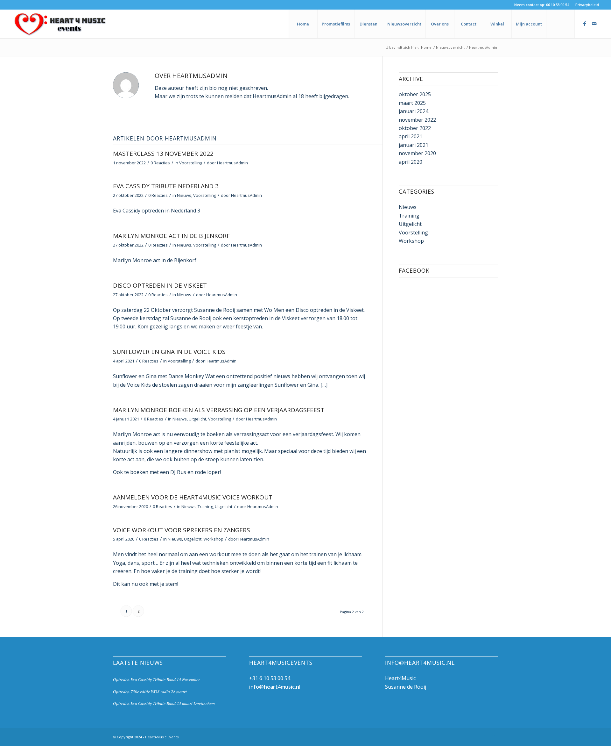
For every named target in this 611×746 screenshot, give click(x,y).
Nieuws (184, 195)
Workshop (213, 539)
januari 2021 (413, 144)
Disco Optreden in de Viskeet (160, 285)
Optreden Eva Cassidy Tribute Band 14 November (156, 679)
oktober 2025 (415, 94)
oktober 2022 (415, 128)
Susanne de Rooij (405, 686)
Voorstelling (190, 163)
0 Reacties (160, 163)
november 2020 (417, 153)
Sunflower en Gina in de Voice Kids (169, 352)
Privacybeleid (587, 4)
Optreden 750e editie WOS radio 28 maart (150, 691)
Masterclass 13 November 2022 (163, 153)
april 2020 (410, 161)
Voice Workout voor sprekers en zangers (181, 530)
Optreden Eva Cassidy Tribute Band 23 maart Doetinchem (164, 703)
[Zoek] (560, 24)
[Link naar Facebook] (584, 23)
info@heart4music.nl (274, 686)
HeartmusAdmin (232, 163)
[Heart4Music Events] (60, 24)
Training (205, 506)
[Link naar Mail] (594, 23)
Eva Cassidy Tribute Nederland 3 (166, 186)
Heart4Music (400, 678)
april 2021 (410, 136)
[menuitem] (585, 4)
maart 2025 (412, 102)
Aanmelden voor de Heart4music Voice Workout (192, 497)
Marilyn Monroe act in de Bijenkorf (171, 236)
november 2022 (417, 119)
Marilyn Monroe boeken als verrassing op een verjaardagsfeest (218, 410)
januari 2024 (413, 111)
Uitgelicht (197, 419)
